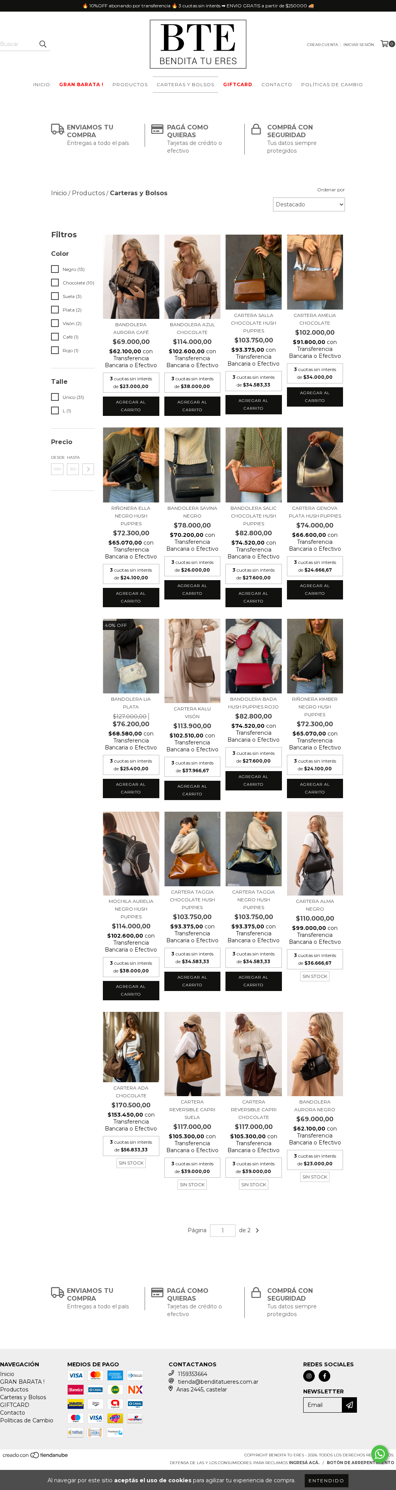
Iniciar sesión (358, 44)
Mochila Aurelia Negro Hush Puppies (131, 909)
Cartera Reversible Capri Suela (192, 1109)
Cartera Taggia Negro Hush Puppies (253, 899)
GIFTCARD (238, 84)
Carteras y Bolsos (185, 84)
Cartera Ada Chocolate (130, 1091)
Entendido (327, 1480)
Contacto (276, 84)
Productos (130, 84)
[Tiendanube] (36, 1457)
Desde (57, 457)
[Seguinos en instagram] (309, 1376)
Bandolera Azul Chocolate (192, 328)
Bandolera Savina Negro (192, 512)
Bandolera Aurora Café (131, 328)
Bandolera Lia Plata (131, 703)
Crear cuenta (322, 44)
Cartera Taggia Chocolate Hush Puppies (192, 899)
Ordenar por (331, 189)
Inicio (41, 84)
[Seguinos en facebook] (324, 1376)
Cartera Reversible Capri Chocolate (254, 1109)
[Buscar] (42, 44)
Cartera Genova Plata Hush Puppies (315, 512)
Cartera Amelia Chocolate (315, 319)
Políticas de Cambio (332, 84)
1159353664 (192, 1374)
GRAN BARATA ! (81, 84)
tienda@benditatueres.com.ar (218, 1381)
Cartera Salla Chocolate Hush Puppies (253, 323)
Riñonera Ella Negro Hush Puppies (130, 515)
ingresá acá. (304, 1462)
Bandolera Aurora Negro (314, 1105)
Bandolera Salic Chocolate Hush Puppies (253, 515)
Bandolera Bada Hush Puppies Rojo (253, 703)
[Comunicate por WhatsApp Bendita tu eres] (379, 1454)
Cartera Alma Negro (315, 905)
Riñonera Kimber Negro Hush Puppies (315, 706)
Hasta (73, 457)
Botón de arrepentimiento (360, 1462)
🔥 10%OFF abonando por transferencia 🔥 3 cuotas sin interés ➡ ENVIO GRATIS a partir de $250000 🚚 (198, 6)
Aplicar (88, 469)
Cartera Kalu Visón (192, 712)
